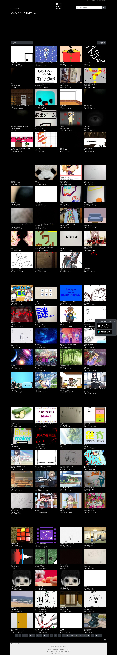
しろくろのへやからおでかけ (42, 84)
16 (76, 635)
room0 (86, 224)
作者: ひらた (87, 85)
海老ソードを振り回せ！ (17, 388)
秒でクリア (38, 202)
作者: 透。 (86, 248)
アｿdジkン (13, 247)
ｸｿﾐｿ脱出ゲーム (15, 423)
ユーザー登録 (97, 0)
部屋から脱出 (14, 629)
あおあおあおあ (15, 543)
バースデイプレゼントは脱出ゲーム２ (20, 148)
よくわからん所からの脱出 (42, 629)
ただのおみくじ (64, 62)
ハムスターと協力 (39, 586)
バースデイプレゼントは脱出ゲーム (44, 423)
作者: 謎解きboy (64, 303)
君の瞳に (13, 365)
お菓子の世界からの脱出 (41, 543)
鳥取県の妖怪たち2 (16, 607)
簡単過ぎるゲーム (15, 181)
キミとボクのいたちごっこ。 (42, 487)
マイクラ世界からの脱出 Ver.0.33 (20, 105)
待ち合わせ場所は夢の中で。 (18, 466)
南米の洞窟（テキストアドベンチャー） (45, 607)
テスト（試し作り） (89, 487)
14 (68, 635)
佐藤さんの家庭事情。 (65, 509)
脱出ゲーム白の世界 (16, 268)
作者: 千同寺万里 (39, 248)
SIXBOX (37, 301)
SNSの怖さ (87, 268)
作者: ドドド (14, 303)
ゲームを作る (90, 0)
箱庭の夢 (37, 344)
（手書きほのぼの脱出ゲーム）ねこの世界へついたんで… (21, 509)
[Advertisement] (58, 28)
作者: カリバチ (39, 630)
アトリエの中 (87, 62)
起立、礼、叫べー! (64, 487)
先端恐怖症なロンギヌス (90, 344)
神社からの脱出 (39, 509)
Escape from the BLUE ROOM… (68, 301)
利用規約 (68, 651)
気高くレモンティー (65, 268)
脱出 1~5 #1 (38, 126)
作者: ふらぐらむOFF (65, 390)
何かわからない (39, 565)
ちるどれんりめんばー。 (66, 322)
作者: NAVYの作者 (64, 128)
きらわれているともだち (66, 444)
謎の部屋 (37, 322)
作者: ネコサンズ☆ (64, 467)
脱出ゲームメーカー (58, 647)
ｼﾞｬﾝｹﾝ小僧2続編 (64, 565)
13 (63, 635)
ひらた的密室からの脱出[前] (91, 84)
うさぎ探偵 (101, 43)
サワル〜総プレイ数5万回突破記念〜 (44, 247)
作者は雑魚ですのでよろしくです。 (20, 126)
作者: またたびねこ (89, 489)
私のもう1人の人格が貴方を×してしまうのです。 (94, 389)
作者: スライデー (64, 183)
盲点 (85, 322)
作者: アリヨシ (88, 225)
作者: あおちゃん (64, 85)
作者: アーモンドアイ (16, 149)
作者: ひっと (63, 248)
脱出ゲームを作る (64, 649)
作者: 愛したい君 (64, 545)
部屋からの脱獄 (88, 105)
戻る (104, 640)
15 (72, 635)
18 (84, 635)
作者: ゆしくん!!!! (15, 85)
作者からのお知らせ (40, 105)
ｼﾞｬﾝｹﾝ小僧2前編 (15, 586)
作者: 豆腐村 (87, 270)
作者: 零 (62, 367)
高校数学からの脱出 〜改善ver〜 (19, 301)
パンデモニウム (39, 268)
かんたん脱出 (87, 423)
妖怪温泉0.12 (63, 607)
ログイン (104, 0)
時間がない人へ (15, 202)
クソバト (86, 607)
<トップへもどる (15, 8)
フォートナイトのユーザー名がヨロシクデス (21, 224)
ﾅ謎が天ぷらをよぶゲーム (66, 466)
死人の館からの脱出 (40, 444)
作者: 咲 (62, 107)
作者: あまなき (63, 425)
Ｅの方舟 (37, 148)
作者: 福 (37, 303)
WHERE (62, 247)
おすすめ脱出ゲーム (53, 649)
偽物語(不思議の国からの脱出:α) (68, 344)
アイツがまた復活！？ (89, 543)
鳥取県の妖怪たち (88, 629)
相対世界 (13, 487)
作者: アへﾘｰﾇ (14, 425)
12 (59, 635)
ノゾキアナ (87, 126)
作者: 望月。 (14, 324)
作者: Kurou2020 (15, 64)
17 (80, 635)
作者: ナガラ (87, 64)
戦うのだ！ (62, 423)
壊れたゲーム (87, 181)
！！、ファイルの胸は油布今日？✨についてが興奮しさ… (46, 224)
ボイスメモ (14, 565)
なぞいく (86, 444)
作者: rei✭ (13, 107)
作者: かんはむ (39, 588)
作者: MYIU (62, 64)
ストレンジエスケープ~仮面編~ (43, 466)
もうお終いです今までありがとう (68, 543)
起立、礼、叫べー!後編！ (90, 466)
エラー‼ (62, 148)
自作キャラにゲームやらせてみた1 (44, 62)
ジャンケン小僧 (64, 586)
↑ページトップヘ (15, 643)
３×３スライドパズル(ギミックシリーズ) (94, 509)
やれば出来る (87, 586)
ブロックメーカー (15, 444)
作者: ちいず (38, 85)
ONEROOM (14, 62)
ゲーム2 (62, 629)
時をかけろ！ (87, 301)
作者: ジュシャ (39, 545)
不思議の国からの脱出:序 (41, 388)
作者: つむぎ (14, 346)
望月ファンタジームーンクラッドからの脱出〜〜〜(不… (46, 366)
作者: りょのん (14, 545)
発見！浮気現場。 (88, 247)
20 (92, 635)
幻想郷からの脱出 (64, 365)
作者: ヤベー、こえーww (17, 630)
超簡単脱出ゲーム (88, 202)
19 (88, 635)
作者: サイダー (39, 64)
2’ (11, 344)
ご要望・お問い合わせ (59, 651)
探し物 (86, 565)
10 (51, 635)
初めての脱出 (63, 105)
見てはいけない (64, 181)
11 (55, 635)
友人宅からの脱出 (64, 388)
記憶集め (62, 126)
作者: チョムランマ (40, 467)
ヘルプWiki (49, 651)
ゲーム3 (62, 84)
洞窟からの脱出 (88, 148)
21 (96, 635)
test (36, 181)
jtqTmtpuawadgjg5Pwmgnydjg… (68, 224)
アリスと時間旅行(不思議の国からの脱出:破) (94, 366)
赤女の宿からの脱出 (16, 322)
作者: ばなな (38, 183)
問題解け (62, 202)
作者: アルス (87, 128)
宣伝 (12, 84)
